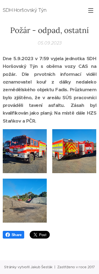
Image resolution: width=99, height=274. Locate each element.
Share (16, 235)
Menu (90, 10)
